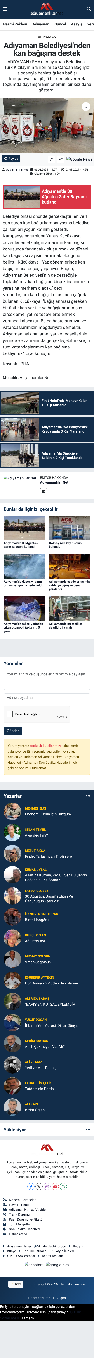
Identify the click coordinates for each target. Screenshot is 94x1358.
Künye (11, 1251)
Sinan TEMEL (35, 830)
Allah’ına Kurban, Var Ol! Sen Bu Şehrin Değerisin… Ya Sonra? (56, 877)
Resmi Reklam (15, 24)
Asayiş (76, 24)
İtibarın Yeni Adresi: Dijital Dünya (51, 1025)
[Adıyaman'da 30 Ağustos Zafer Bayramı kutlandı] (24, 528)
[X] (39, 1186)
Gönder (13, 731)
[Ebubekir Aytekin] (12, 980)
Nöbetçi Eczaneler (22, 1200)
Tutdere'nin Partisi (40, 1089)
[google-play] (57, 1265)
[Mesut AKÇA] (12, 853)
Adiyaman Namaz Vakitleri (28, 1210)
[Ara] (89, 9)
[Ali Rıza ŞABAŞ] (12, 1001)
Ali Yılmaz (33, 1062)
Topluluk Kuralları (35, 1251)
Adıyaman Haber (19, 1246)
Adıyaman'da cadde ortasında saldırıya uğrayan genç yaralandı (69, 585)
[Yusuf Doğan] (12, 1022)
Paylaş (13, 159)
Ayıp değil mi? (36, 835)
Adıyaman (40, 24)
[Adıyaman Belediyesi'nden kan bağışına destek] (47, 125)
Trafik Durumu (19, 1214)
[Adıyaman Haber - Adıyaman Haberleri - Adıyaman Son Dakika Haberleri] (46, 9)
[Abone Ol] (79, 159)
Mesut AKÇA (35, 851)
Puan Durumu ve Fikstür (26, 1219)
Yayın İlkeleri (65, 1251)
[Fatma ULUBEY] (12, 895)
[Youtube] (55, 1186)
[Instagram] (47, 1186)
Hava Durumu (19, 1205)
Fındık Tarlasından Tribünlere (48, 856)
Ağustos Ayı (35, 941)
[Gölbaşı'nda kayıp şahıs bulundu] (70, 528)
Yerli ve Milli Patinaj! (41, 1067)
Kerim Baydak (36, 1041)
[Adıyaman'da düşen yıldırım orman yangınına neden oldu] (24, 566)
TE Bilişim (58, 1298)
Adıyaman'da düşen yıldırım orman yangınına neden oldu (23, 583)
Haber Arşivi (18, 1234)
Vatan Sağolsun (38, 962)
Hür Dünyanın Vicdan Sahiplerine (51, 983)
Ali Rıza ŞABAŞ (37, 999)
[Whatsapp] (63, 1186)
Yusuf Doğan (36, 1020)
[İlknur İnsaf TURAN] (12, 917)
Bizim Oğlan (35, 1110)
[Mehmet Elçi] (12, 811)
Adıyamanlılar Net (17, 169)
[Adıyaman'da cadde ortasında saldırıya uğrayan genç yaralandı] (70, 566)
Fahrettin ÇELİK (38, 1083)
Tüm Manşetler (20, 1224)
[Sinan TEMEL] (12, 832)
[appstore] (34, 1265)
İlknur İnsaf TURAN (41, 914)
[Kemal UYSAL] (12, 874)
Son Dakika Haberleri (24, 1229)
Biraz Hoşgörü (37, 920)
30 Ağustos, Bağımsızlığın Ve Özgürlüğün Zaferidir (49, 898)
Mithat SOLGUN (37, 956)
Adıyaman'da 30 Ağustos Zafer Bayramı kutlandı (21, 544)
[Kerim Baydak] (12, 1043)
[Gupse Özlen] (12, 938)
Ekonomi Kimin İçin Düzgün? (48, 814)
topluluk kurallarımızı (46, 746)
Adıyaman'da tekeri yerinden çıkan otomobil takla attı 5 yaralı (23, 627)
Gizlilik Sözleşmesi (21, 1256)
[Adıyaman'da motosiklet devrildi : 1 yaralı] (70, 608)
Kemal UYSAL (36, 870)
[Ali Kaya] (12, 1107)
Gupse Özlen (35, 935)
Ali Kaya (32, 1104)
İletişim (78, 1246)
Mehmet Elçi (35, 808)
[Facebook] (31, 1186)
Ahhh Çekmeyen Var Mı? (45, 1046)
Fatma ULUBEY (36, 891)
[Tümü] (88, 796)
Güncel (60, 24)
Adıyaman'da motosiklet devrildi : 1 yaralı (65, 625)
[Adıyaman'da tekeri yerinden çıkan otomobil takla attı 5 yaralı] (24, 608)
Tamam (27, 1318)
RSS (17, 1284)
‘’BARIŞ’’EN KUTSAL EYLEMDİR (50, 1004)
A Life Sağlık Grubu (52, 1246)
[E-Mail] (43, 491)
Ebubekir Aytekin (39, 977)
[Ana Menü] (5, 9)
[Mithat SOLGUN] (12, 959)
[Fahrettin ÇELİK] (12, 1086)
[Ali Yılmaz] (12, 1064)
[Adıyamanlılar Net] (20, 478)
